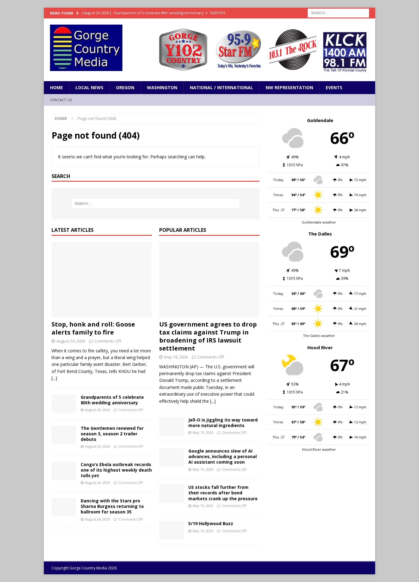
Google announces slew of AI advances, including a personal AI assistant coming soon (222, 456)
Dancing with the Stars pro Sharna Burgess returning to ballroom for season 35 (112, 506)
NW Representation (289, 87)
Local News (89, 87)
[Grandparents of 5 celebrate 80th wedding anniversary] (64, 403)
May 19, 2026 (176, 357)
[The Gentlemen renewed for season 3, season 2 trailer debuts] (64, 435)
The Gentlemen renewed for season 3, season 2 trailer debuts (112, 433)
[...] (54, 378)
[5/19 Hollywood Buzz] (171, 530)
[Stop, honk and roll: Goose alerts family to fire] (102, 279)
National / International (221, 87)
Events (334, 87)
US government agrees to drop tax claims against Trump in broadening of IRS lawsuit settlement (208, 336)
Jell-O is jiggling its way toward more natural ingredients (223, 422)
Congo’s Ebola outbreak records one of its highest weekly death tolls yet (116, 469)
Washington (162, 87)
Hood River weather (319, 449)
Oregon (125, 87)
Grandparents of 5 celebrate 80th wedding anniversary (112, 400)
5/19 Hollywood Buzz (210, 523)
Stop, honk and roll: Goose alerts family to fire (93, 328)
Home (56, 87)
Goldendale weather (319, 222)
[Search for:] (338, 12)
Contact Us (61, 99)
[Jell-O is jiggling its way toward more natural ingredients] (171, 426)
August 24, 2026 (70, 341)
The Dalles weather (319, 335)
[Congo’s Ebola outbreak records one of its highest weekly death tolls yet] (64, 471)
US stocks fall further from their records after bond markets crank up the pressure (223, 492)
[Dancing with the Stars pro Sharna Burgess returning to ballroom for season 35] (64, 507)
